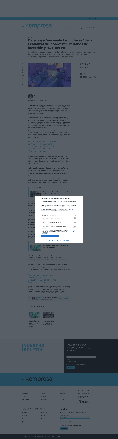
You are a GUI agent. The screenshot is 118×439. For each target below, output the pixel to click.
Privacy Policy (66, 240)
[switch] (74, 218)
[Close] (80, 198)
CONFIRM (50, 236)
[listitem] (59, 215)
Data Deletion (52, 240)
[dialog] (59, 219)
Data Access (59, 240)
